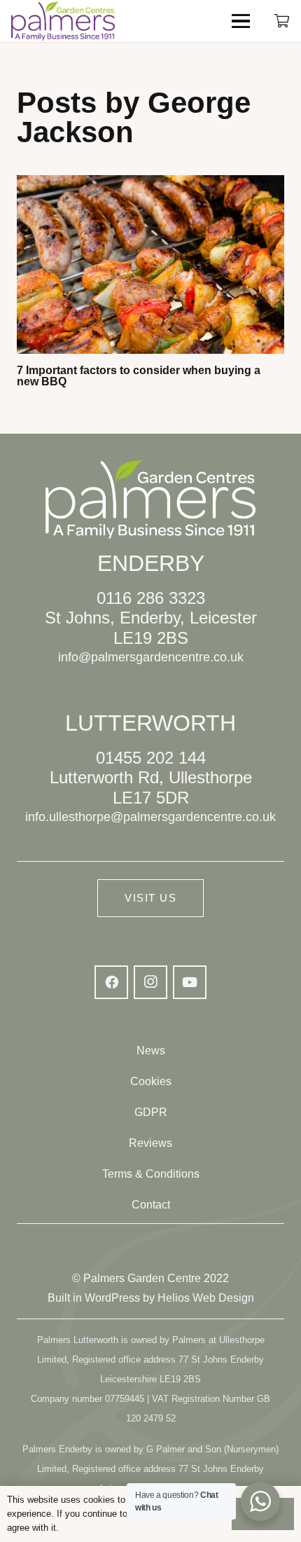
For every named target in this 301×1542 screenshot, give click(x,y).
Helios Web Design (206, 1298)
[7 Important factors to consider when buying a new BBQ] (150, 264)
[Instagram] (150, 982)
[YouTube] (189, 982)
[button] (241, 21)
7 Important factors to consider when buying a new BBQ (138, 375)
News (150, 1050)
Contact (151, 1205)
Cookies (151, 1081)
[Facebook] (111, 982)
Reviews (150, 1143)
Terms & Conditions (151, 1174)
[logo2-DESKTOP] (63, 21)
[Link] (282, 20)
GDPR (150, 1112)
